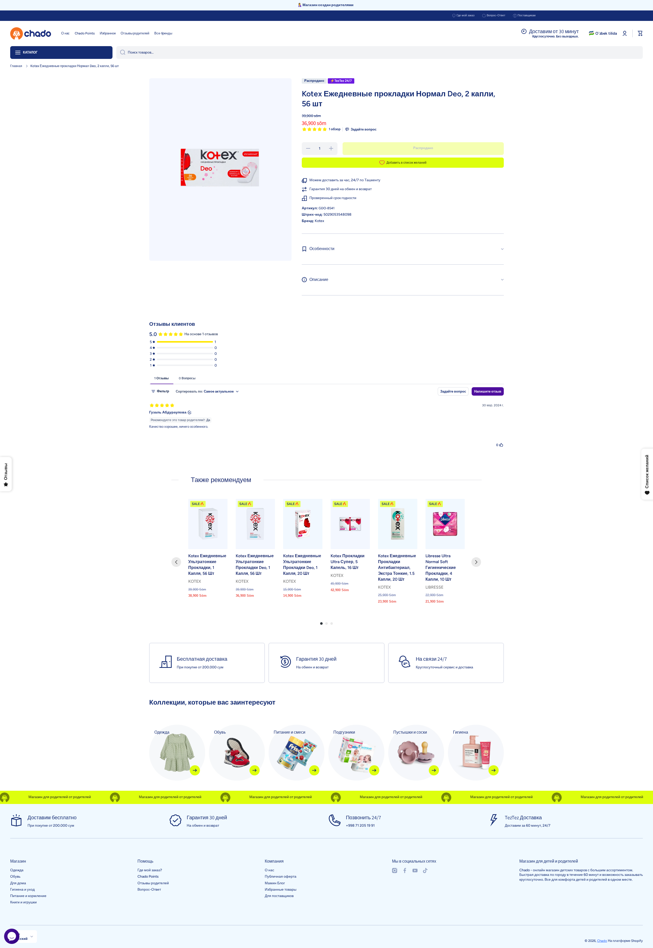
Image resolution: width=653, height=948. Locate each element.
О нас (269, 870)
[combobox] (379, 52)
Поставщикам (527, 15)
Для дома (18, 883)
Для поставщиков (279, 896)
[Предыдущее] (176, 562)
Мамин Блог (275, 883)
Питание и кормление (28, 896)
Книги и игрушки (23, 902)
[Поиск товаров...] (120, 52)
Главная (16, 66)
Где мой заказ (465, 15)
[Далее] (476, 562)
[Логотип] (30, 33)
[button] (640, 33)
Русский (21, 939)
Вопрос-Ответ (496, 15)
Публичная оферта (280, 876)
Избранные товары (280, 889)
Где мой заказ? (149, 870)
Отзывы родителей (153, 883)
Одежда (16, 870)
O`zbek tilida (606, 33)
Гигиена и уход (22, 889)
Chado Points (148, 876)
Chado (602, 941)
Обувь (15, 876)
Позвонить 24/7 (363, 817)
